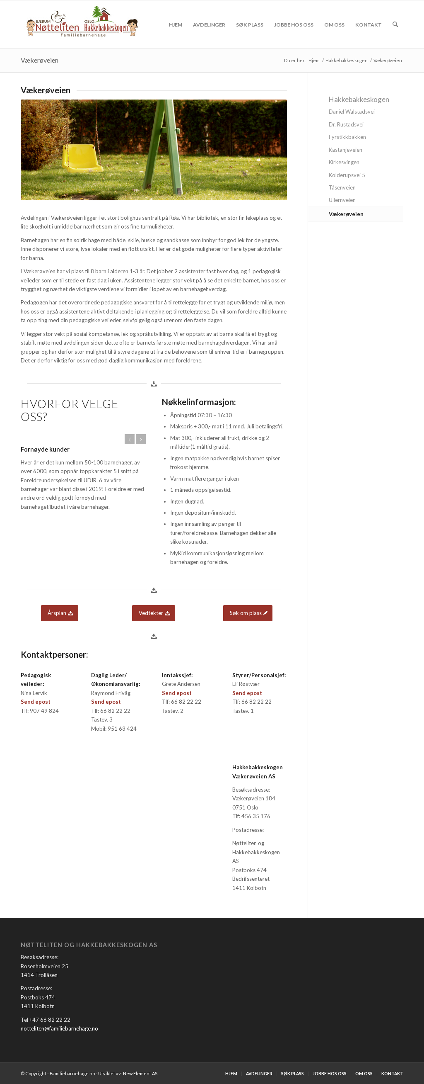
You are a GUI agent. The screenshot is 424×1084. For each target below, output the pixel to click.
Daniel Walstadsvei (352, 111)
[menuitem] (176, 24)
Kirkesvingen (344, 162)
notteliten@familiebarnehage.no (59, 1028)
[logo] (82, 24)
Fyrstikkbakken (347, 137)
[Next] (141, 439)
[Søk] (395, 24)
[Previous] (130, 439)
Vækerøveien (39, 60)
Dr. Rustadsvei (346, 124)
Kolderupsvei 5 (347, 175)
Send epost (36, 701)
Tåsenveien (342, 187)
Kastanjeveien (345, 149)
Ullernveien (342, 200)
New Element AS (140, 1073)
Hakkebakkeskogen (359, 99)
